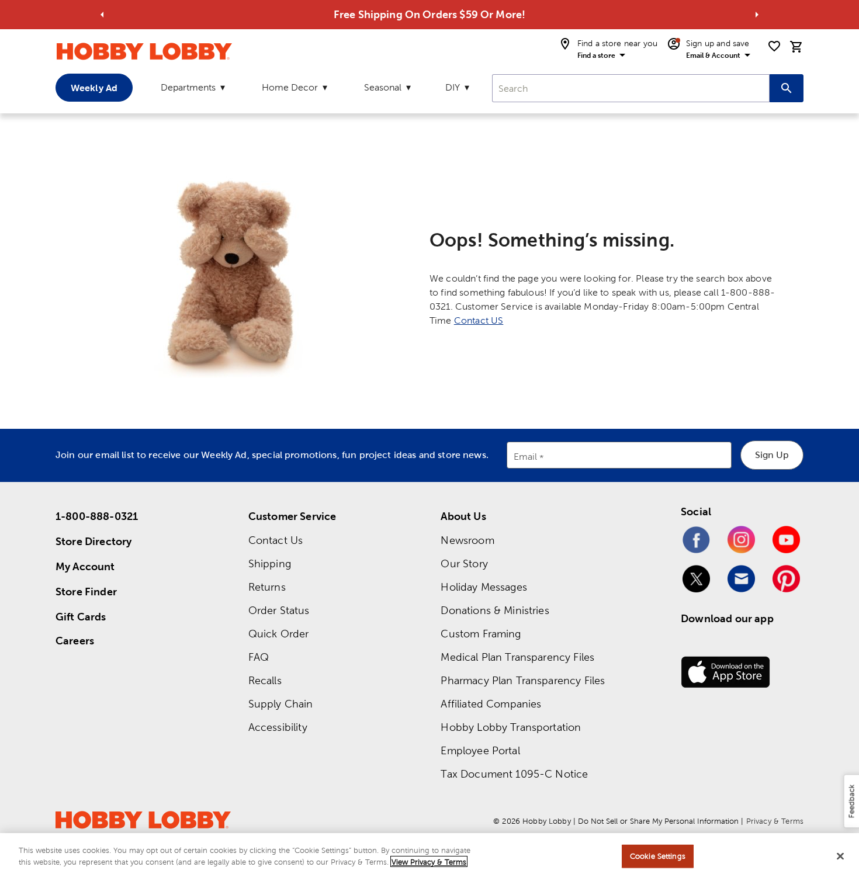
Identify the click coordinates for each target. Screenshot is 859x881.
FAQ (258, 657)
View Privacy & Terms (429, 861)
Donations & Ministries (495, 610)
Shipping (269, 563)
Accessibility (277, 727)
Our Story (464, 563)
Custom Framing (481, 633)
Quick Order (278, 633)
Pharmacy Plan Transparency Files (523, 680)
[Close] (840, 856)
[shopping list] (774, 46)
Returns (267, 587)
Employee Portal (480, 750)
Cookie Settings (657, 856)
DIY (452, 87)
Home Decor (290, 87)
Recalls (265, 680)
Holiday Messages (484, 587)
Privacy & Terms (774, 821)
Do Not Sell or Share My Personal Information (658, 821)
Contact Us (275, 540)
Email (526, 457)
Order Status (279, 610)
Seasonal (382, 87)
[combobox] (631, 88)
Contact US (479, 320)
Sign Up (772, 455)
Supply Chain (280, 704)
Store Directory (93, 541)
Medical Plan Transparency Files (517, 657)
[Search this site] (786, 88)
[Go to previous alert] (102, 14)
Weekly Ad (94, 87)
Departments (188, 87)
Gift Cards (81, 617)
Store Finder (86, 591)
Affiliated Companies (491, 704)
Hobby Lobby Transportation (511, 727)
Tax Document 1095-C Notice (514, 774)
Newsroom (467, 540)
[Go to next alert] (756, 14)
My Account (85, 566)
